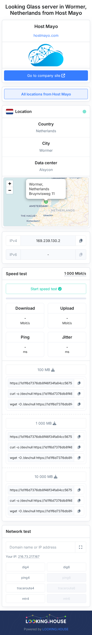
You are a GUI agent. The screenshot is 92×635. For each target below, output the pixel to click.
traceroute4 (25, 588)
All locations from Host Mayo (46, 94)
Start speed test (44, 289)
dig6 (66, 567)
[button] (46, 202)
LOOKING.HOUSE (55, 629)
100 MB (44, 369)
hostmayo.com (46, 35)
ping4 (25, 577)
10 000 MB (44, 476)
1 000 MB (44, 423)
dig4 (25, 567)
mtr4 (25, 598)
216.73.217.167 (29, 556)
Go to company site (44, 75)
